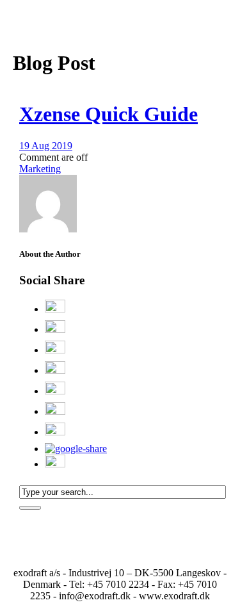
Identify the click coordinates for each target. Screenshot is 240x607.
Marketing (40, 168)
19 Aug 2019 (45, 145)
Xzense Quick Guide (108, 113)
